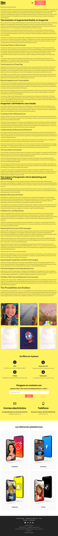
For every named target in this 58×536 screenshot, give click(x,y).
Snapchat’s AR (21, 290)
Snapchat (15, 507)
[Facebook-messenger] (25, 522)
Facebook (43, 466)
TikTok (43, 507)
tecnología (39, 245)
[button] (32, 3)
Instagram (15, 466)
